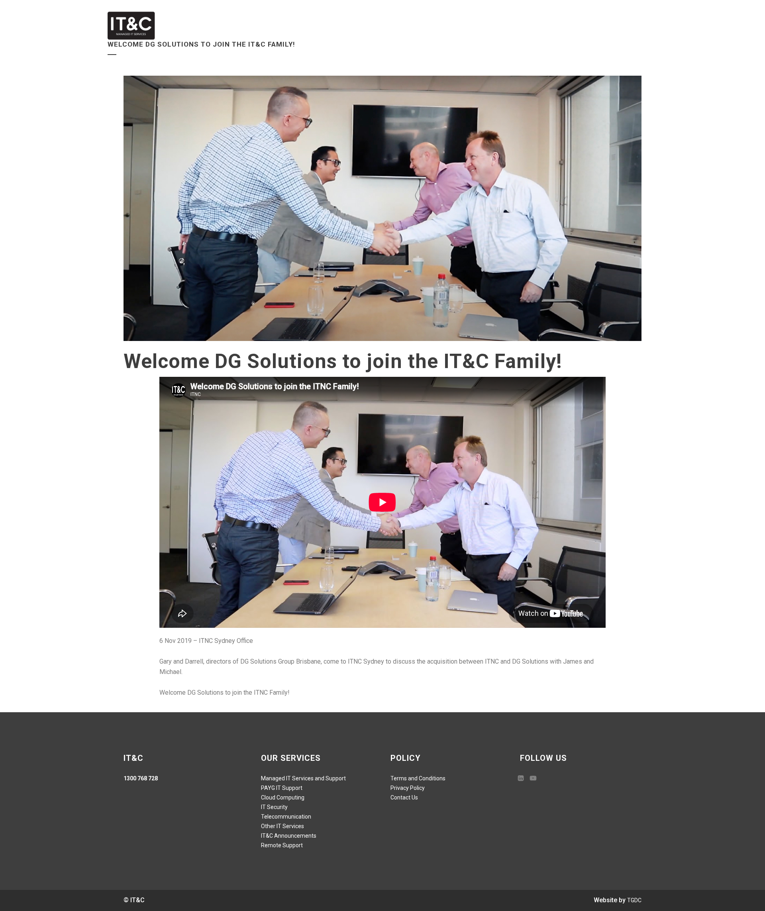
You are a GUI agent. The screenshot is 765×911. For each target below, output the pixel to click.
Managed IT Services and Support (303, 778)
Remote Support (282, 845)
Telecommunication (286, 816)
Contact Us (404, 797)
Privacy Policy (407, 788)
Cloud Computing (282, 797)
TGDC (634, 900)
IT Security (274, 807)
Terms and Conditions (417, 778)
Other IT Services (282, 826)
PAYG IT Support (281, 788)
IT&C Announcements (288, 836)
